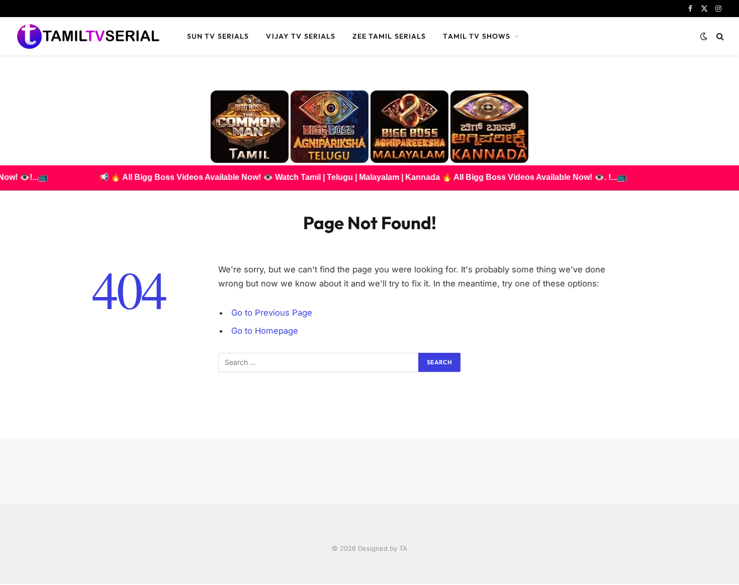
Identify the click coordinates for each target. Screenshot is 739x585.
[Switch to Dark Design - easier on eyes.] (704, 36)
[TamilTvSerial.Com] (88, 36)
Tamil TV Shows (476, 36)
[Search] (719, 36)
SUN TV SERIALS (218, 36)
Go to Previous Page (271, 313)
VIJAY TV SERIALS (300, 36)
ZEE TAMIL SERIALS (389, 36)
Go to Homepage (264, 331)
